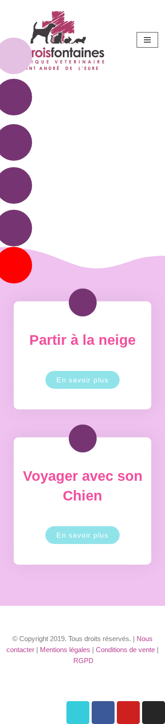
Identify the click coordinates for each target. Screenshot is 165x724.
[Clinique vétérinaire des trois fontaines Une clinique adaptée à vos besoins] (59, 39)
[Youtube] (128, 712)
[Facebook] (103, 712)
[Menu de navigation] (147, 40)
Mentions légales (65, 649)
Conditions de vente (125, 649)
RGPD (83, 660)
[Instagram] (153, 712)
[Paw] (77, 712)
